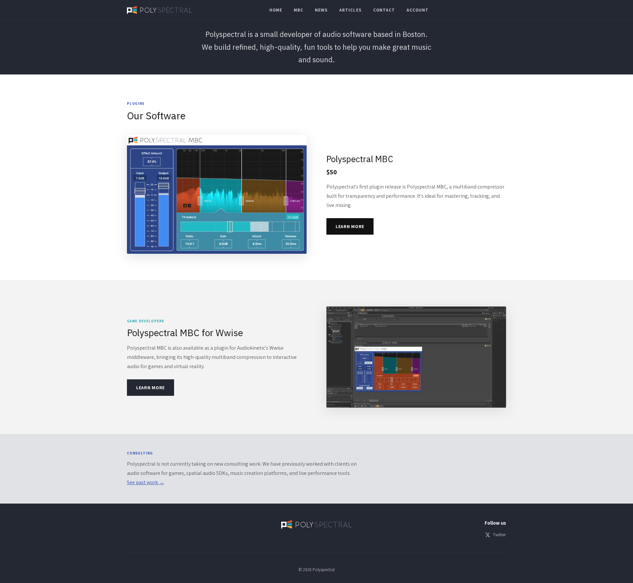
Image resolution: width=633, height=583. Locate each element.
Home (275, 10)
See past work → (145, 482)
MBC (298, 10)
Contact (384, 10)
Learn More (350, 226)
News (321, 10)
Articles (350, 10)
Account (418, 10)
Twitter (499, 535)
